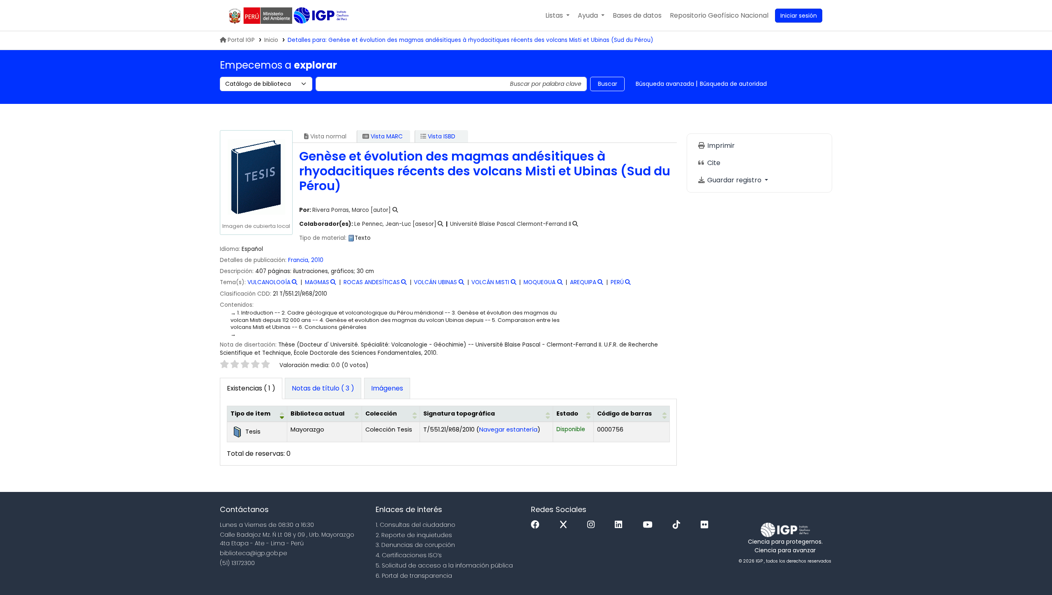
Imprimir (720, 145)
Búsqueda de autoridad (733, 84)
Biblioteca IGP (322, 15)
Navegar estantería (508, 429)
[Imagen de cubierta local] (256, 176)
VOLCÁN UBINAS (435, 282)
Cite (713, 163)
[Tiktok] (678, 525)
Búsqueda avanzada (665, 84)
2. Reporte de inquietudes (414, 535)
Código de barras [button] (624, 413)
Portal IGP (241, 40)
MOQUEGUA (540, 282)
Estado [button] (567, 413)
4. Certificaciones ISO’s (409, 555)
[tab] (323, 388)
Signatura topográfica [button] (459, 413)
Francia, (298, 260)
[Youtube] (649, 525)
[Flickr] (706, 525)
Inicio (271, 40)
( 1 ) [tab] (251, 388)
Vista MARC (386, 136)
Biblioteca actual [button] (317, 413)
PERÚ (617, 282)
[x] (565, 525)
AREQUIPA (583, 282)
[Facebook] (537, 525)
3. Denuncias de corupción (415, 545)
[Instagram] (593, 525)
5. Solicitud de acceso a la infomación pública (444, 565)
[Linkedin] (620, 525)
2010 (317, 260)
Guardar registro (734, 180)
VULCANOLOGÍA (269, 282)
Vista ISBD (440, 136)
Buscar (607, 84)
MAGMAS (317, 282)
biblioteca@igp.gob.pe (253, 553)
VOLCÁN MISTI (490, 282)
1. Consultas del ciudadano (415, 525)
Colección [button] (381, 413)
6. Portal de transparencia (414, 576)
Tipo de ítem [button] (250, 413)
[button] (557, 15)
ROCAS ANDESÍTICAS (372, 282)
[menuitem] (719, 15)
